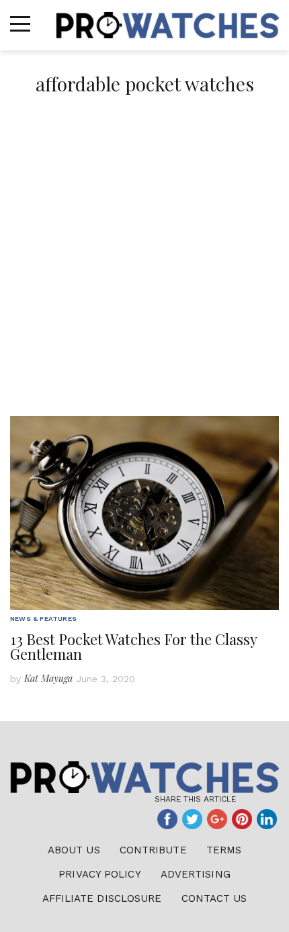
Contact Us (214, 898)
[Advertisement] (144, 264)
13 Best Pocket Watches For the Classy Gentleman (133, 646)
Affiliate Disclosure (102, 898)
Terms (224, 850)
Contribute (153, 850)
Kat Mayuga (48, 678)
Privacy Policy (99, 874)
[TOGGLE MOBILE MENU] (20, 24)
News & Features (43, 618)
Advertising (196, 874)
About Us (74, 850)
